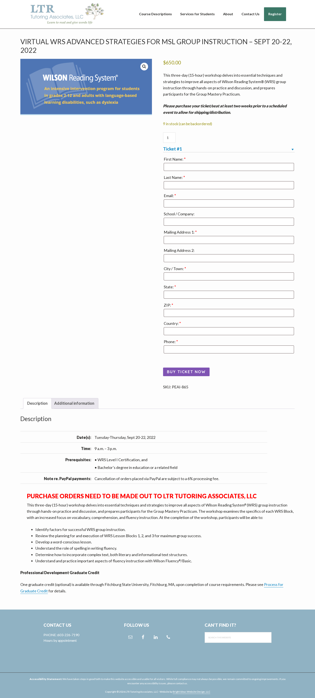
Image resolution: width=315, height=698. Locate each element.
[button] (144, 66)
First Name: (175, 159)
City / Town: (175, 268)
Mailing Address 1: (180, 232)
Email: (170, 195)
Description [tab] (37, 403)
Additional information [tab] (74, 403)
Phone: (171, 341)
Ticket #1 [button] (172, 148)
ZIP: (168, 305)
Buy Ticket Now (186, 371)
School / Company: (179, 213)
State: (170, 286)
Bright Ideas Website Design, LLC (191, 691)
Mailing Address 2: (179, 250)
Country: (172, 323)
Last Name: (174, 177)
